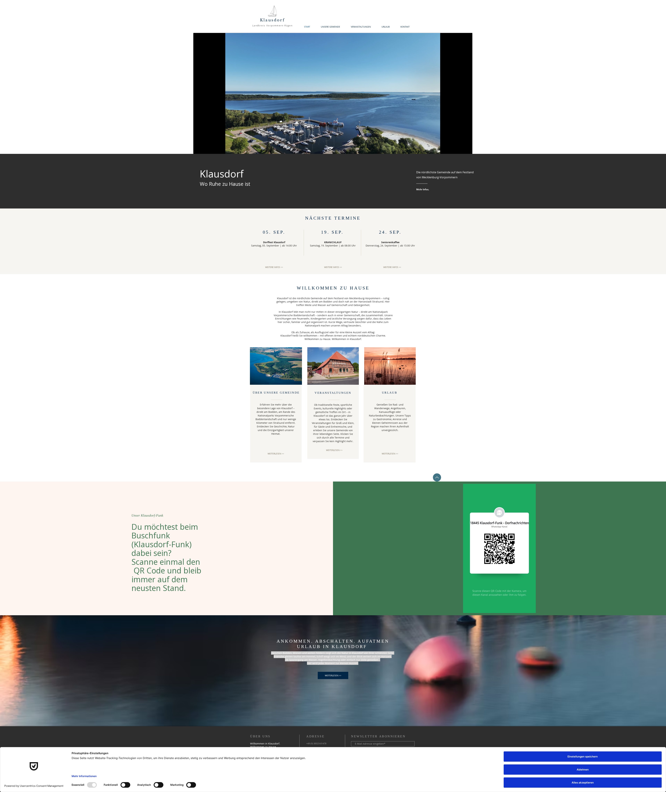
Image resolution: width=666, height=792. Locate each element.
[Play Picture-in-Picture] (461, 149)
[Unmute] (204, 149)
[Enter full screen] (467, 149)
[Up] (437, 477)
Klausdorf (272, 20)
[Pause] (198, 149)
